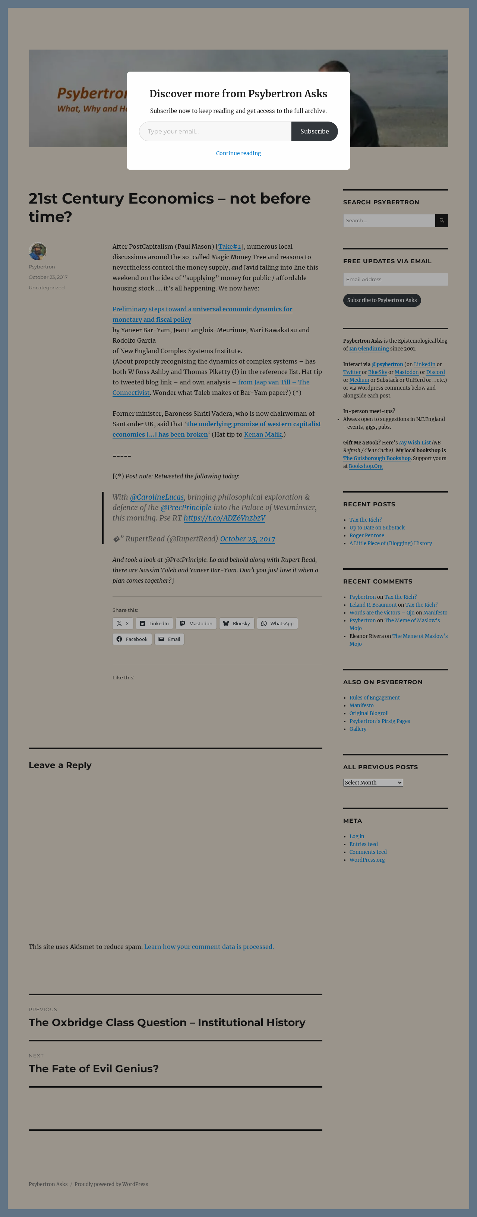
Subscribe (314, 131)
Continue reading (238, 153)
